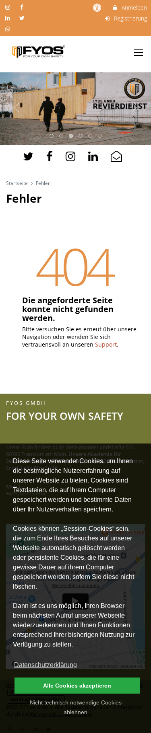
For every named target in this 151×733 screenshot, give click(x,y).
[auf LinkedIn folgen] (8, 18)
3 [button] (71, 136)
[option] (75, 108)
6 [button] (100, 136)
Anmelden (133, 7)
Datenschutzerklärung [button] (45, 664)
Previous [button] (16, 107)
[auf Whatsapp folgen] (8, 29)
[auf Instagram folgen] (8, 7)
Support (106, 344)
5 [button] (91, 136)
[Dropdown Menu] (138, 52)
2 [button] (62, 136)
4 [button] (81, 136)
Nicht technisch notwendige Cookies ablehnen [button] (76, 707)
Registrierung (129, 18)
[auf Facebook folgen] (23, 7)
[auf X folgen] (23, 18)
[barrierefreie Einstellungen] (98, 7)
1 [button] (52, 136)
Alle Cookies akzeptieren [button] (77, 685)
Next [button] (134, 107)
